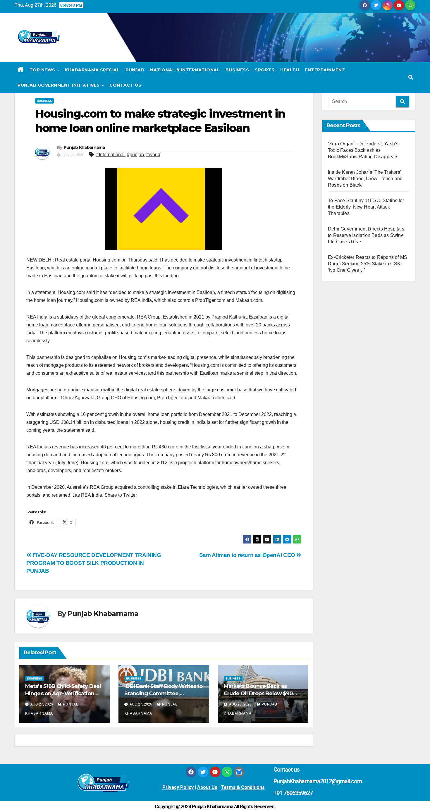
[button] (410, 77)
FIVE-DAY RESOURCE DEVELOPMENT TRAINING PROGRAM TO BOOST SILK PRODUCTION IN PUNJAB (93, 563)
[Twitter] (203, 772)
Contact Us (125, 85)
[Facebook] (191, 772)
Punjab (134, 70)
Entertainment (325, 70)
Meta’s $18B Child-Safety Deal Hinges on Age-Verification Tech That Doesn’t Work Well (63, 693)
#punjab (135, 154)
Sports (264, 70)
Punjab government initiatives (59, 85)
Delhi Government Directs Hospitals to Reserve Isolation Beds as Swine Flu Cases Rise (366, 235)
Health (289, 70)
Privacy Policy (178, 787)
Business (237, 70)
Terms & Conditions (243, 787)
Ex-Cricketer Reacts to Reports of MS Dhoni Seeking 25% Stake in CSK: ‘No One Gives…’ (367, 264)
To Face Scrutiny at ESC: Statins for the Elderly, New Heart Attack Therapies (366, 207)
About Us (207, 787)
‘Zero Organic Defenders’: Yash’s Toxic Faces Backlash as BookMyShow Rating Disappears (363, 150)
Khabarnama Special (92, 70)
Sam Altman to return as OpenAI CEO (248, 555)
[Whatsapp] (227, 772)
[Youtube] (215, 772)
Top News (43, 70)
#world (153, 154)
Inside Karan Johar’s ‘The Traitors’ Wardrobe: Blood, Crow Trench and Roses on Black (365, 178)
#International (110, 154)
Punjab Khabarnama (84, 147)
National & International (185, 70)
